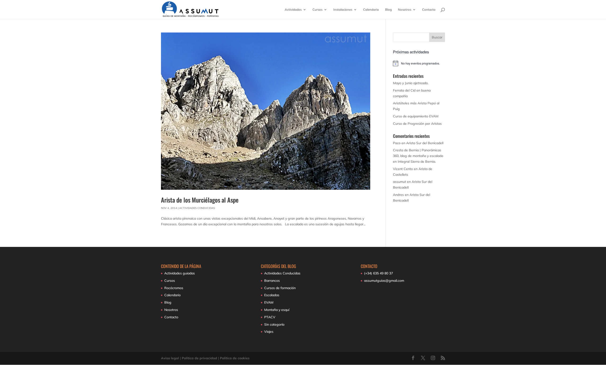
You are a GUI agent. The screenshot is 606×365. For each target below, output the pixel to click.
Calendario (371, 9)
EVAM (268, 302)
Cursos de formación (280, 288)
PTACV (269, 317)
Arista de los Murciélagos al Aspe (200, 199)
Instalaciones (342, 9)
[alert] (419, 63)
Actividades (293, 9)
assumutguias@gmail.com (384, 280)
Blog (388, 9)
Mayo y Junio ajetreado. (410, 83)
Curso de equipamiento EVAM (415, 116)
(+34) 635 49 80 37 (378, 273)
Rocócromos (173, 288)
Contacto (429, 9)
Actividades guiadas (179, 273)
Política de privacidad (199, 358)
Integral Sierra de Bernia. (417, 161)
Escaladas (271, 295)
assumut (399, 182)
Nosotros (404, 9)
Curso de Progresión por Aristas (417, 123)
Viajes (268, 331)
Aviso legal (170, 358)
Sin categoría (274, 324)
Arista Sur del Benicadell (424, 143)
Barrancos (272, 280)
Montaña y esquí (276, 310)
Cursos (317, 9)
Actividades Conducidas (197, 208)
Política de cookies (235, 358)
